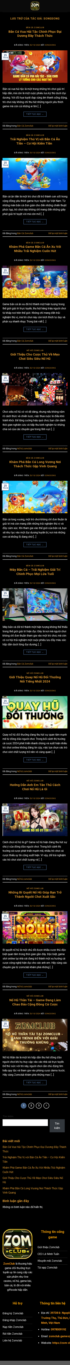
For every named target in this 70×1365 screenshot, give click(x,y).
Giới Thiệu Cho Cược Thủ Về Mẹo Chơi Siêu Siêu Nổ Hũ (35, 356)
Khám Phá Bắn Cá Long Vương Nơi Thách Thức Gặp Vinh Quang (35, 464)
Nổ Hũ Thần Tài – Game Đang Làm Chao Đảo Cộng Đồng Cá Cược (35, 1002)
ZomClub (9, 1263)
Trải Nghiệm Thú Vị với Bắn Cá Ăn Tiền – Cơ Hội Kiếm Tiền (35, 141)
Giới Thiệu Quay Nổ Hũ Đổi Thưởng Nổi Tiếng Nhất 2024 (35, 679)
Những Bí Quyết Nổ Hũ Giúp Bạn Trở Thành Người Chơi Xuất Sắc (35, 894)
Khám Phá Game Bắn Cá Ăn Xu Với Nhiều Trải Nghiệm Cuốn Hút (35, 249)
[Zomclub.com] (35, 6)
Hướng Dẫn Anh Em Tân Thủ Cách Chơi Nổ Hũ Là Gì (35, 787)
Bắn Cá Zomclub (35, 27)
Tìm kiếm (8, 1116)
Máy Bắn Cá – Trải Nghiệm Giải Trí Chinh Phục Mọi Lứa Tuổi (35, 572)
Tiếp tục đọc (35, 114)
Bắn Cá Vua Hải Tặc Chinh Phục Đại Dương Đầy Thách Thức (35, 34)
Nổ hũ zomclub (35, 350)
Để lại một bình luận (57, 125)
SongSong (51, 18)
